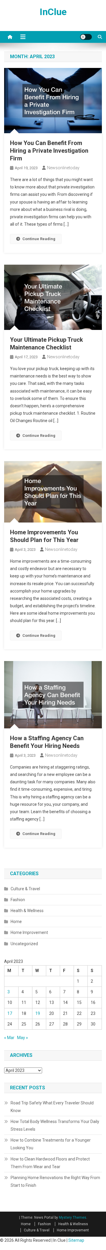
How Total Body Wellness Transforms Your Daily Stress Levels (55, 1125)
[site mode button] (86, 37)
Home (16, 921)
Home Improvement (29, 932)
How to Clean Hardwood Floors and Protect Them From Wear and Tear (50, 1163)
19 (37, 1013)
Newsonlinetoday (63, 167)
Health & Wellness (27, 910)
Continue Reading (38, 239)
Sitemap (76, 1240)
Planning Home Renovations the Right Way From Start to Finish (55, 1181)
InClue (53, 11)
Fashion (18, 899)
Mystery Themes (72, 1217)
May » (22, 1037)
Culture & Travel (25, 888)
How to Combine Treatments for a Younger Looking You (51, 1144)
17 (9, 1013)
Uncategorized (24, 943)
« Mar (9, 1037)
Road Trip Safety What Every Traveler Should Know (52, 1107)
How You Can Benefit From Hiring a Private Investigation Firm (49, 150)
